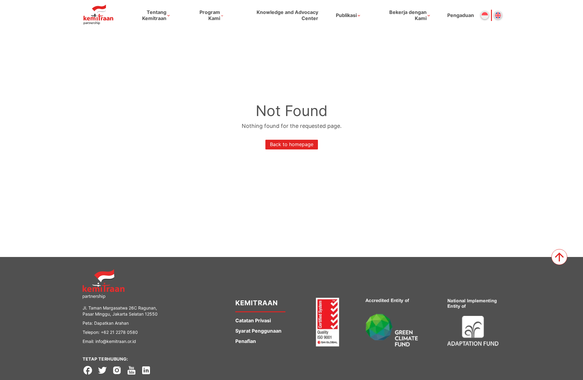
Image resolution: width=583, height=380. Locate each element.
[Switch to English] (498, 15)
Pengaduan (460, 15)
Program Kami (209, 15)
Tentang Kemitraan (154, 15)
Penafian (245, 341)
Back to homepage (291, 144)
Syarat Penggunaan (258, 331)
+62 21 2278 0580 (119, 332)
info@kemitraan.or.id (115, 341)
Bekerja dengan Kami (408, 15)
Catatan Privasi (253, 320)
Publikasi (346, 15)
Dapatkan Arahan (111, 323)
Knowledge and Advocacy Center (287, 15)
